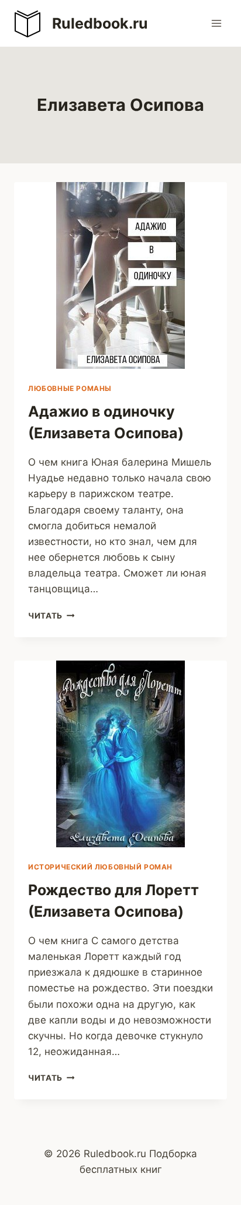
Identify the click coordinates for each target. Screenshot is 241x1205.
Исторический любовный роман (100, 866)
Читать (51, 615)
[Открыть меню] (216, 23)
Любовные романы (70, 388)
